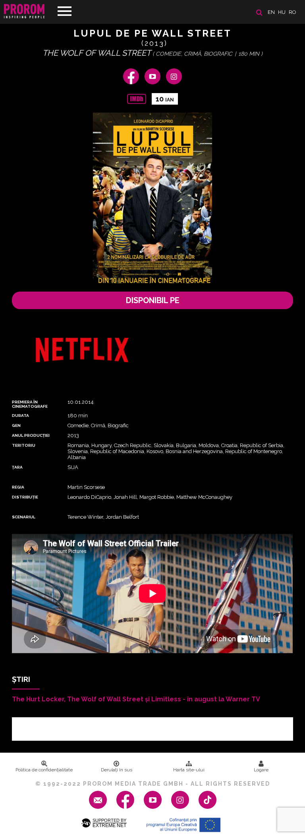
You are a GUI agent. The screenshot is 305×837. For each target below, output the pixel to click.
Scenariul (23, 517)
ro (292, 12)
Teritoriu (23, 445)
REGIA (18, 487)
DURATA (20, 415)
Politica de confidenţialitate (44, 770)
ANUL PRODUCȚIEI (31, 435)
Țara (17, 467)
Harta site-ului (189, 770)
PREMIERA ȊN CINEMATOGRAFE (30, 404)
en (271, 12)
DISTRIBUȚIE (25, 497)
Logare (261, 770)
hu (282, 12)
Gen (16, 425)
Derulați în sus (116, 770)
